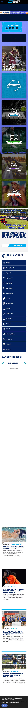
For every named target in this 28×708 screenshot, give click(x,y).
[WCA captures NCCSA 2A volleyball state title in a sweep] (14, 620)
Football (14, 586)
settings (17, 702)
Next (25, 363)
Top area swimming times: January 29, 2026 (13, 547)
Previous (3, 363)
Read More (17, 555)
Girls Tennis (15, 671)
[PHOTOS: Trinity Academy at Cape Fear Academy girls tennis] (14, 663)
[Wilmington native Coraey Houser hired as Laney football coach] (14, 578)
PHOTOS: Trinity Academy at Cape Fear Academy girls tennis (13, 675)
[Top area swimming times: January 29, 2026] (14, 536)
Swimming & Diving (16, 544)
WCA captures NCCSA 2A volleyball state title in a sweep (13, 633)
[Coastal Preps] (14, 2)
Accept (4, 705)
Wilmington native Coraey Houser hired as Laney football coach (14, 590)
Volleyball (14, 629)
